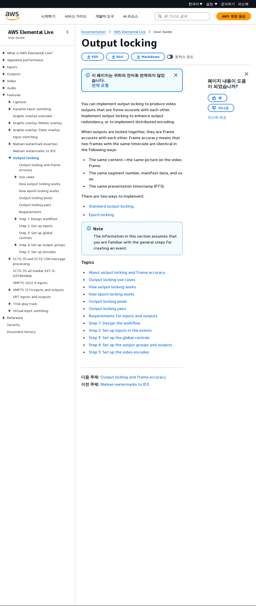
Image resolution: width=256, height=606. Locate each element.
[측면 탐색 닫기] (67, 32)
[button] (100, 85)
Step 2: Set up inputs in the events (120, 330)
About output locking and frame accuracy (127, 272)
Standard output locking (111, 206)
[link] (163, 31)
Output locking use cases (112, 279)
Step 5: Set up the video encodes (119, 351)
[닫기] (175, 75)
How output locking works (112, 286)
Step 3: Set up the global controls (119, 337)
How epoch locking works (111, 294)
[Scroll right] (141, 16)
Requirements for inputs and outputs (123, 315)
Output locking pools (108, 301)
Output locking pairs (107, 308)
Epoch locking (101, 214)
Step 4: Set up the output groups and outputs (130, 344)
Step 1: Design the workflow (114, 322)
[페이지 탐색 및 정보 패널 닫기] (246, 74)
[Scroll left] (37, 16)
